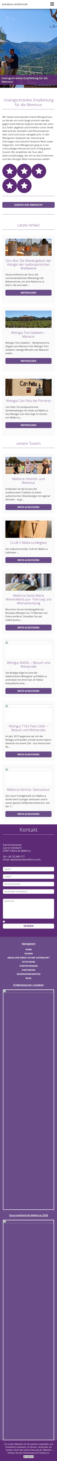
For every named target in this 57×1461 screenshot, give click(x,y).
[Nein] (53, 1450)
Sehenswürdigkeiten (28, 974)
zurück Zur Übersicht (28, 204)
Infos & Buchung (28, 507)
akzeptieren (28, 1457)
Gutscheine (28, 961)
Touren (28, 953)
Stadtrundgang (28, 965)
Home (28, 949)
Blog (28, 978)
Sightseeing (28, 970)
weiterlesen (28, 292)
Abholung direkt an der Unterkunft (28, 957)
